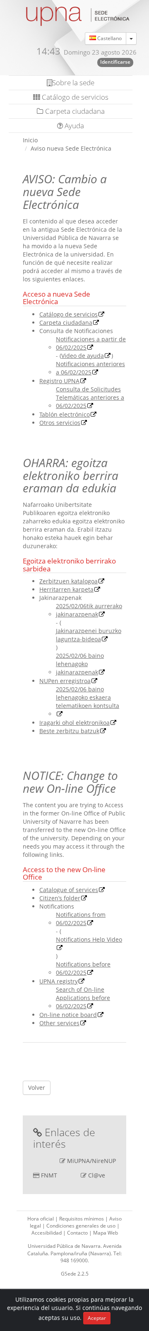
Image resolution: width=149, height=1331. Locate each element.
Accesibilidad (47, 1232)
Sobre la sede (73, 82)
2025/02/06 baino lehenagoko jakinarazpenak (80, 664)
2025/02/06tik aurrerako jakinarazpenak (89, 610)
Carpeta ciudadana (74, 111)
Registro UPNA (59, 381)
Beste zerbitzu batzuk (69, 731)
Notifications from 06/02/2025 (81, 919)
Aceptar (97, 1317)
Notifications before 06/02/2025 (83, 968)
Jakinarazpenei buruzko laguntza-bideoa (88, 635)
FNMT (49, 1175)
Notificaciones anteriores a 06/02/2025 (90, 368)
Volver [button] (36, 1087)
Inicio (30, 140)
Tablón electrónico (64, 414)
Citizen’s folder (59, 898)
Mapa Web (105, 1232)
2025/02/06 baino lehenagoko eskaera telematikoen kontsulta (87, 697)
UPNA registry (58, 981)
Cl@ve (96, 1175)
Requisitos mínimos (82, 1218)
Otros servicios (59, 423)
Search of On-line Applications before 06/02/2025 (83, 998)
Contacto (78, 1232)
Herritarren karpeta (66, 589)
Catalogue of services (68, 890)
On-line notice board (68, 1015)
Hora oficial (41, 1218)
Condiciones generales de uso (81, 1225)
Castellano (109, 38)
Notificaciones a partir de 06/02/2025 (91, 343)
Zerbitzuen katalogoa (68, 581)
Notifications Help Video (89, 939)
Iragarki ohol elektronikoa (74, 723)
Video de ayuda (82, 356)
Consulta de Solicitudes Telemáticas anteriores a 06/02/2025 (90, 397)
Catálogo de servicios (74, 97)
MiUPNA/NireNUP (91, 1161)
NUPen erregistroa (65, 681)
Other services (59, 1023)
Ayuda (73, 125)
